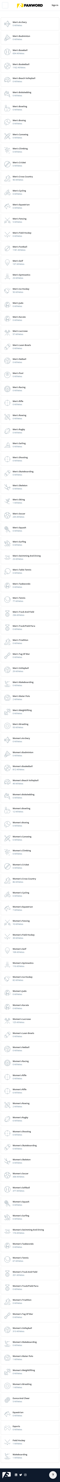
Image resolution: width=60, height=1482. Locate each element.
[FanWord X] (19, 1475)
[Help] (53, 1475)
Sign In (55, 5)
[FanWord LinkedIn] (15, 1475)
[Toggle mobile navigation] (5, 5)
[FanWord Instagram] (24, 1475)
